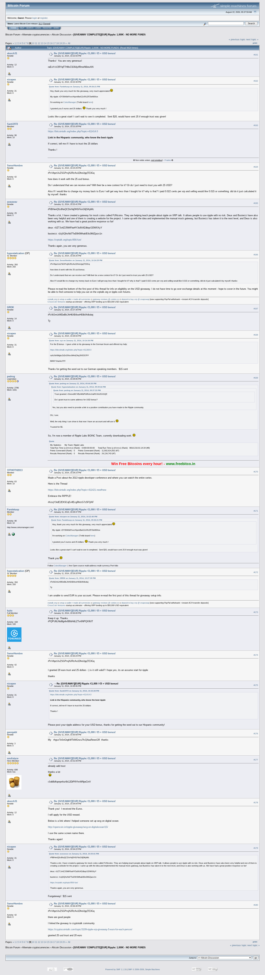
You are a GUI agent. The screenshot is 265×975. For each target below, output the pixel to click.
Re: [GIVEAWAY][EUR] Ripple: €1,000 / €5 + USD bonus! (85, 53)
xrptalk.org (52, 299)
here (90, 102)
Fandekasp (13, 509)
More (56, 28)
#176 (256, 734)
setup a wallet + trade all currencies (74, 299)
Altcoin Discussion (61, 34)
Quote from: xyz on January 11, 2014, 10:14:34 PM (71, 340)
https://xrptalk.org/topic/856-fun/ (64, 239)
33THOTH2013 (15, 470)
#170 (256, 472)
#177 (256, 760)
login (34, 18)
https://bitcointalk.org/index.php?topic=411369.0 (70, 350)
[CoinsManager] (13, 534)
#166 (256, 255)
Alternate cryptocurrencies (36, 34)
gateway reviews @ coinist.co (106, 299)
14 (45, 43)
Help (22, 28)
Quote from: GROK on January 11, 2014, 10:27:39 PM (72, 578)
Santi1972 (12, 124)
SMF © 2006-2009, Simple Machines (144, 969)
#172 (256, 572)
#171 (256, 511)
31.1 (40, 24)
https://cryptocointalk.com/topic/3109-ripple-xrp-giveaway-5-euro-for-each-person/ (90, 929)
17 (54, 43)
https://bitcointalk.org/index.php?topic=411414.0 (73, 131)
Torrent (46, 24)
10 (33, 43)
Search (29, 28)
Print (255, 43)
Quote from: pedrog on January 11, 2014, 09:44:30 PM (72, 383)
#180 (256, 905)
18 (57, 43)
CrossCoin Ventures (56, 302)
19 (60, 43)
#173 (256, 612)
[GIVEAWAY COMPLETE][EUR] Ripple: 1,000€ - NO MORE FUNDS (109, 34)
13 (42, 43)
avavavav (12, 201)
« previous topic (237, 39)
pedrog (11, 376)
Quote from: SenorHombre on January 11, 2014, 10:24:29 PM (75, 260)
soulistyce (12, 758)
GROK (10, 307)
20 (63, 43)
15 (48, 43)
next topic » (252, 39)
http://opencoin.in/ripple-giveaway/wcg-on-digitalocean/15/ (78, 827)
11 (36, 43)
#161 (256, 55)
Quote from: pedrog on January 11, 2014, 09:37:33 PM (77, 390)
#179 (256, 848)
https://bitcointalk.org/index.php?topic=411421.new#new (77, 489)
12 (39, 43)
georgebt (12, 732)
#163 (256, 125)
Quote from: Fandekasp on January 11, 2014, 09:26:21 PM (74, 87)
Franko (168, 160)
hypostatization (15, 253)
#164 (256, 167)
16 (51, 43)
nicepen (11, 79)
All (69, 43)
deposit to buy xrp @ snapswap (135, 299)
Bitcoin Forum (12, 34)
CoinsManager (69, 102)
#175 (256, 685)
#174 (256, 655)
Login (38, 28)
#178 (256, 803)
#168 (256, 335)
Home (13, 28)
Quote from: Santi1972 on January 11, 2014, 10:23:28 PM (74, 691)
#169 (256, 378)
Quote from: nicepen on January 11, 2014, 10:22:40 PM (73, 517)
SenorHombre (15, 165)
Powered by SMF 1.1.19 (115, 969)
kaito (9, 610)
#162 (256, 81)
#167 (256, 309)
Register (47, 28)
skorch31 (12, 53)
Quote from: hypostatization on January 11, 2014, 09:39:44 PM (78, 387)
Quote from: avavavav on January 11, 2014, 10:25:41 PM (74, 854)
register (43, 18)
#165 (256, 203)
